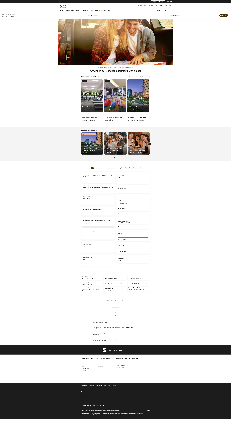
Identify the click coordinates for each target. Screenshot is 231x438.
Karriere (91, 413)
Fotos (170, 5)
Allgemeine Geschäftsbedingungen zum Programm (111, 413)
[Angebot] (139, 143)
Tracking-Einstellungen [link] (85, 413)
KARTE (158, 10)
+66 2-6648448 (88, 236)
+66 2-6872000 (88, 262)
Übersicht (140, 5)
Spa (132, 168)
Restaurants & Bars (85, 368)
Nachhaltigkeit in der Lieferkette (86, 414)
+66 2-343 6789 (166, 10)
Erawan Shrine (115, 307)
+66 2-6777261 (123, 239)
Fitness (123, 168)
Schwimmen (137, 168)
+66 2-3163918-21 (123, 208)
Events (166, 5)
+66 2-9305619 (88, 180)
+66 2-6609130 (123, 180)
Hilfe (98, 414)
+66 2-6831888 (88, 249)
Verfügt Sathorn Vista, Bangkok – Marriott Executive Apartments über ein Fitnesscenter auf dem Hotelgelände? (113, 328)
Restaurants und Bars (153, 5)
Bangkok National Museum (115, 312)
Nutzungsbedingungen (98, 413)
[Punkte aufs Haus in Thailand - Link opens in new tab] (92, 143)
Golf (128, 168)
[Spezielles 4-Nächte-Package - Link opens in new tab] (115, 143)
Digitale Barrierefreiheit (138, 413)
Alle (92, 168)
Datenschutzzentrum (124, 413)
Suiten (83, 366)
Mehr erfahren (86, 109)
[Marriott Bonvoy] (169, 1)
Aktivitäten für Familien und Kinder (113, 168)
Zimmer (145, 5)
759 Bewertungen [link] (107, 10)
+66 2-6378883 (123, 251)
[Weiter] (149, 144)
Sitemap (94, 414)
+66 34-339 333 (123, 226)
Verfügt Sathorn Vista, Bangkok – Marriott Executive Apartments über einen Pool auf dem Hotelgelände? (112, 334)
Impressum (100, 366)
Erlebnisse (161, 5)
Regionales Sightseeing (100, 168)
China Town (115, 304)
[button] (158, 1)
